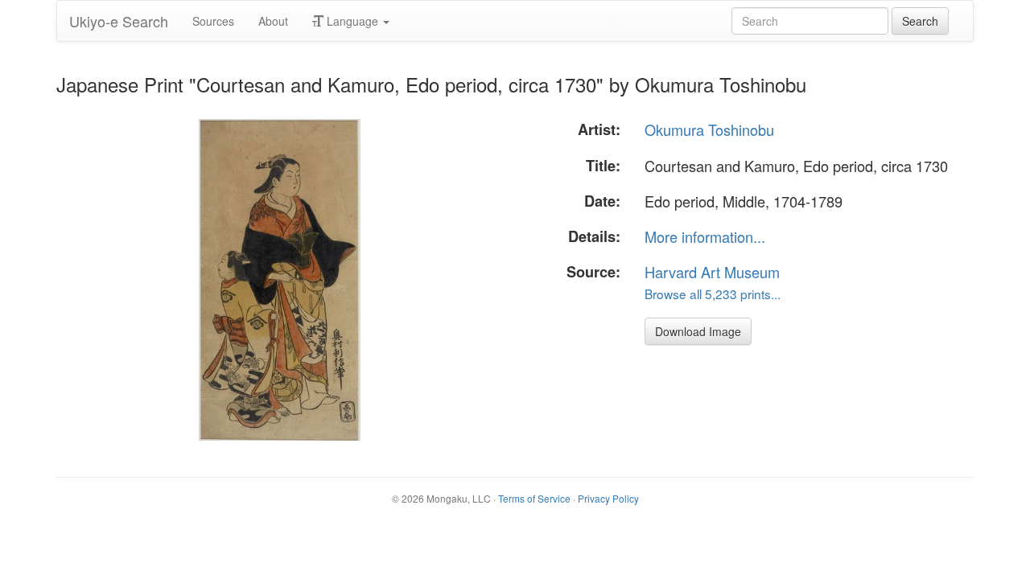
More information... (705, 236)
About (273, 21)
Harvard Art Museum (712, 271)
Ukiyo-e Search (118, 20)
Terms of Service (534, 498)
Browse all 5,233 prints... (713, 293)
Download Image (698, 331)
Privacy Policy (608, 498)
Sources (213, 21)
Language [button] (352, 21)
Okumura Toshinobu (709, 129)
